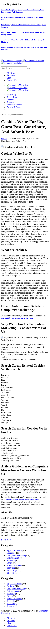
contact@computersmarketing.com (17, 318)
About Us (11, 73)
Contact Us (12, 80)
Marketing (11, 95)
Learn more (6, 540)
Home (4, 138)
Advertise (11, 75)
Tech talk (11, 568)
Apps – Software (14, 107)
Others (9, 563)
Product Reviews (14, 104)
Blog (9, 78)
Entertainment (13, 558)
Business (10, 100)
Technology (12, 97)
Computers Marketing (16, 555)
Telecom (10, 102)
